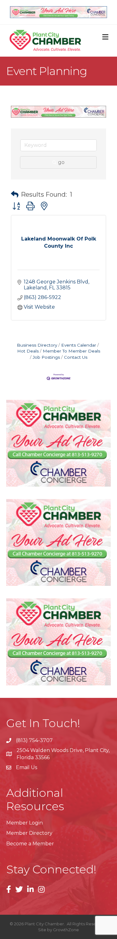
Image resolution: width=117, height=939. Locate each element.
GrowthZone (66, 929)
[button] (14, 194)
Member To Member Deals (71, 350)
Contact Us (75, 357)
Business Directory (37, 345)
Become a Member (30, 844)
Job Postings (46, 357)
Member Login (24, 823)
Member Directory (29, 833)
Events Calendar (78, 345)
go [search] (61, 162)
